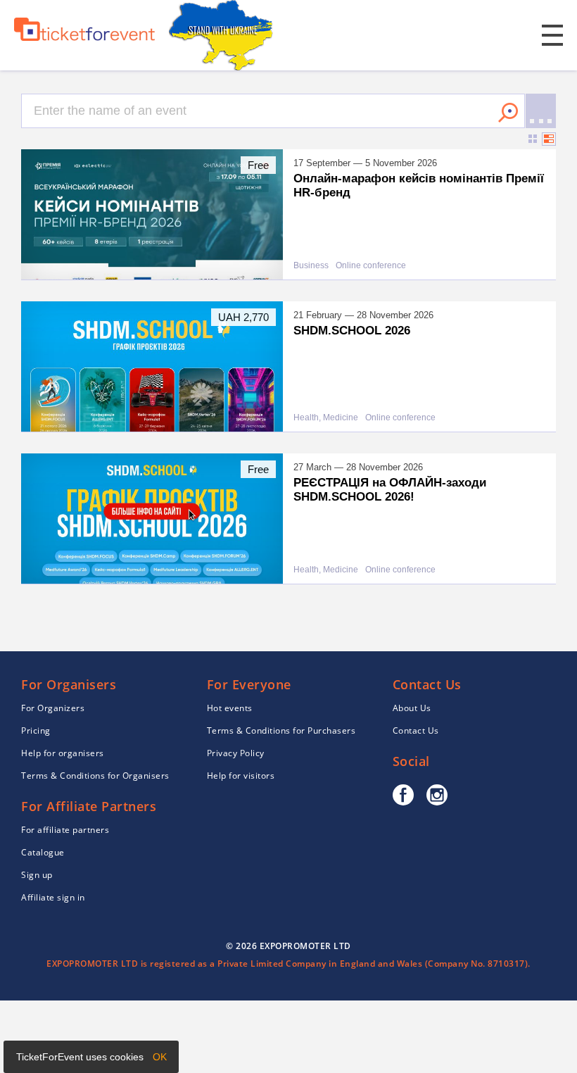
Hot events (230, 708)
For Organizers (52, 708)
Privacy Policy (236, 753)
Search (508, 113)
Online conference (371, 265)
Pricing (36, 730)
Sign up (37, 875)
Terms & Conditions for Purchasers (281, 730)
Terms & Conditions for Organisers (95, 776)
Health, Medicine (325, 417)
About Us (412, 708)
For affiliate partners (65, 830)
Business (311, 265)
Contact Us (416, 730)
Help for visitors (241, 776)
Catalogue (43, 852)
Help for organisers (62, 753)
